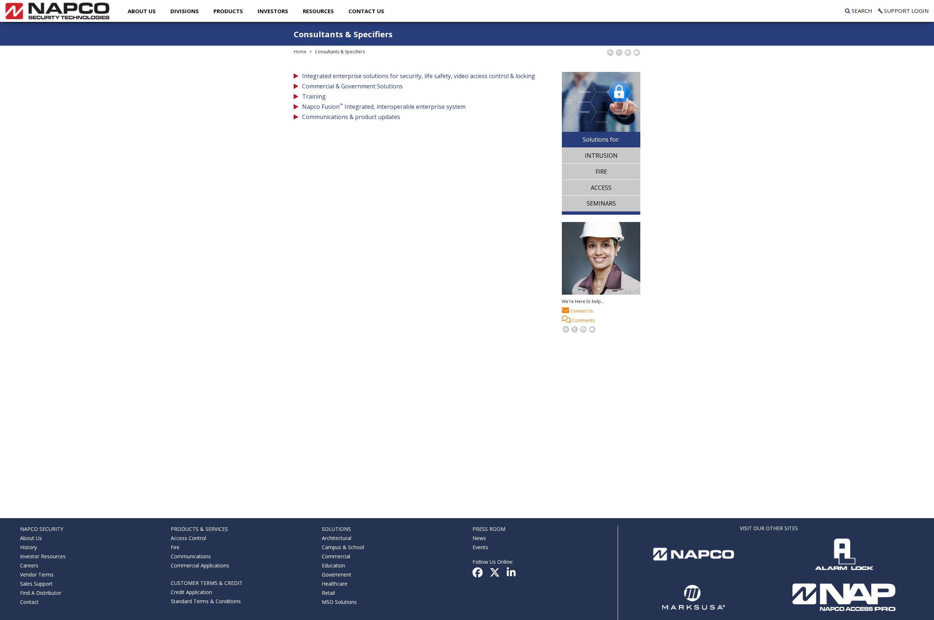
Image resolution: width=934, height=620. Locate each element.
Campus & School (343, 547)
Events (480, 547)
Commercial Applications (200, 565)
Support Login (906, 10)
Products (228, 11)
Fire (601, 172)
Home (300, 52)
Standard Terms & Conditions (206, 601)
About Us (142, 11)
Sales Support (36, 583)
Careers (29, 565)
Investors (273, 11)
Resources (318, 11)
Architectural (336, 538)
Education (333, 565)
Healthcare (334, 583)
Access (601, 188)
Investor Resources (43, 556)
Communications (191, 556)
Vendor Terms (37, 574)
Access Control (188, 538)
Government (336, 574)
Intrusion (601, 156)
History (28, 547)
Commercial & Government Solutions (352, 86)
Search (861, 10)
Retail (328, 592)
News (479, 538)
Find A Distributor (40, 592)
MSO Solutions (339, 601)
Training (314, 96)
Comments (583, 320)
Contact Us (581, 311)
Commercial (336, 556)
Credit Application (191, 592)
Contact (29, 601)
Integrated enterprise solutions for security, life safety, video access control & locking (418, 76)
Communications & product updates (351, 117)
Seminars (601, 203)
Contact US (366, 11)
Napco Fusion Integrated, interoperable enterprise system (384, 107)
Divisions (184, 11)
